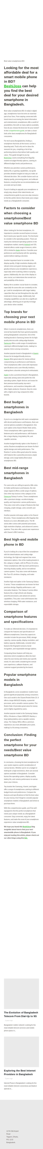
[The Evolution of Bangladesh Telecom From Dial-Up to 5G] (21, 994)
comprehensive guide (16, 131)
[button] (40, 3)
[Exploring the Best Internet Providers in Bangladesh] (21, 1052)
